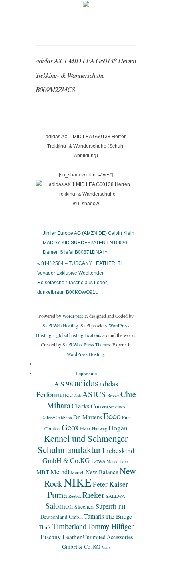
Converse (102, 406)
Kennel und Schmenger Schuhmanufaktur (83, 443)
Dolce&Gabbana (56, 417)
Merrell (77, 472)
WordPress (72, 316)
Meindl (60, 471)
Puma (57, 494)
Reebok (74, 496)
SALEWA (115, 496)
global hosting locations (78, 335)
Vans (106, 547)
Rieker (93, 494)
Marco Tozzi (118, 461)
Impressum (86, 373)
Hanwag (99, 429)
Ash (77, 395)
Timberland (69, 526)
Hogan (118, 427)
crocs (120, 406)
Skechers (84, 506)
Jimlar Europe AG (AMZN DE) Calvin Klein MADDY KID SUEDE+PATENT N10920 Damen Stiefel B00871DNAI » (88, 242)
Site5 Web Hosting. (60, 325)
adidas (86, 382)
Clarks (81, 405)
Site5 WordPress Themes (86, 344)
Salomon (59, 506)
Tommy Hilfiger (111, 526)
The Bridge (118, 516)
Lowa (98, 461)
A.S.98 (63, 383)
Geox (70, 427)
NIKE (78, 482)
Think (45, 527)
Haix (85, 428)
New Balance (102, 472)
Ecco (112, 416)
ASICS (94, 394)
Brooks (113, 395)
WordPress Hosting (85, 354)
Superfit (106, 506)
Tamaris (94, 516)
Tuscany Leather (61, 537)
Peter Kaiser (110, 484)
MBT (42, 472)
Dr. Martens (87, 417)
